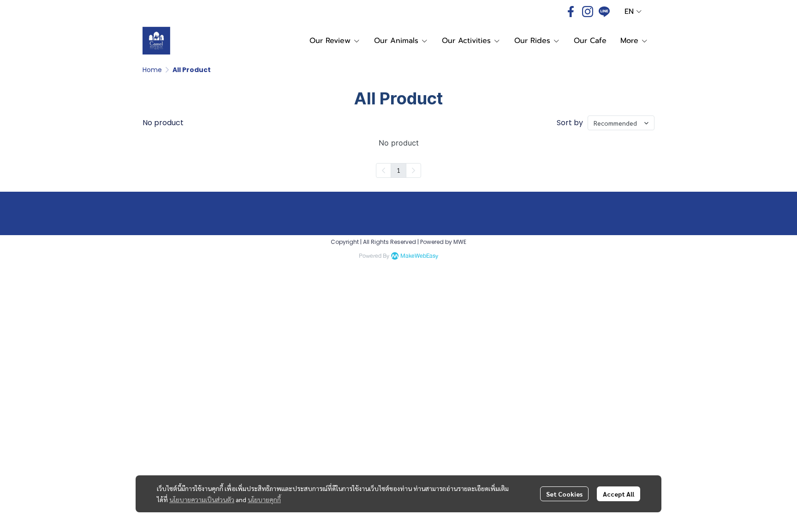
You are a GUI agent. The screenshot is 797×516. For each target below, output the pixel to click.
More (630, 40)
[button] (633, 11)
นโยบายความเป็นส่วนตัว (201, 499)
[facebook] (571, 11)
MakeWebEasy (419, 256)
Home (152, 69)
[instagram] (587, 11)
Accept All (618, 494)
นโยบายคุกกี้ (264, 499)
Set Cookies (564, 494)
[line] (604, 11)
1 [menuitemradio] (398, 170)
